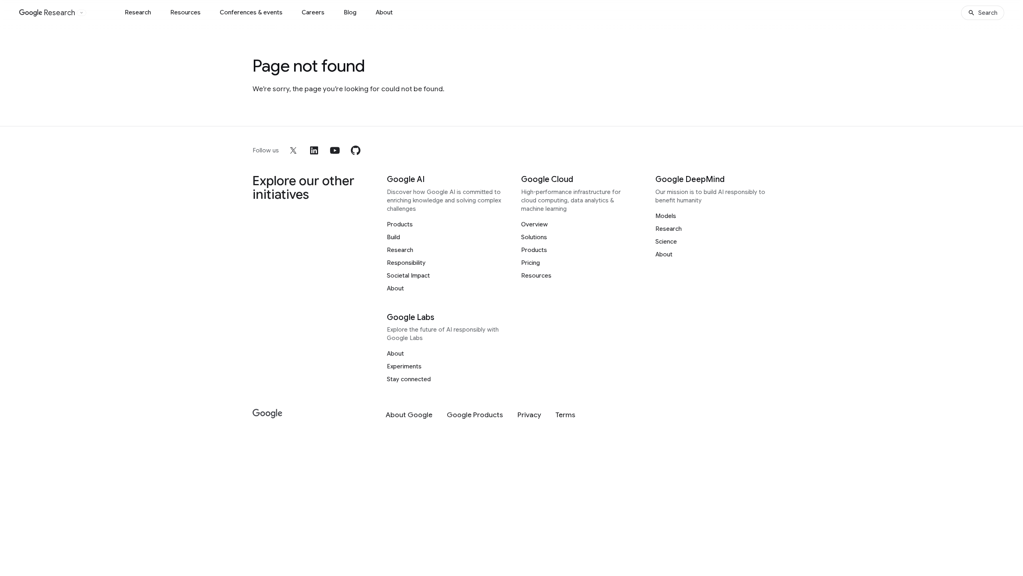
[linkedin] (314, 150)
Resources (185, 12)
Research (138, 12)
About (384, 12)
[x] (293, 150)
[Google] (268, 414)
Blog (350, 12)
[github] (355, 150)
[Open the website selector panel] (81, 13)
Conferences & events (251, 12)
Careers (313, 12)
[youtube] (334, 150)
